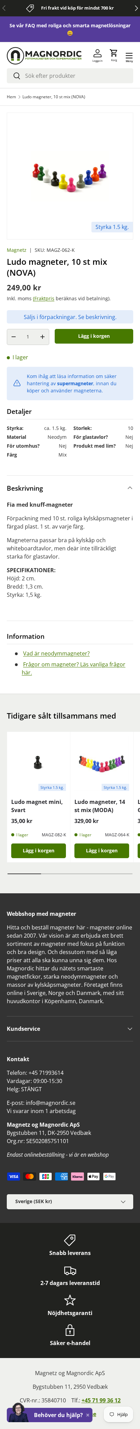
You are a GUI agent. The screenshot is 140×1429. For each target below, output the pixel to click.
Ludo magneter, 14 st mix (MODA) (99, 806)
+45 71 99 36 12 (101, 1400)
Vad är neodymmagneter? (56, 653)
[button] (114, 55)
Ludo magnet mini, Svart (37, 806)
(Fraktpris (43, 298)
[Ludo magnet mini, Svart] (38, 763)
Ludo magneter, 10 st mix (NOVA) (53, 97)
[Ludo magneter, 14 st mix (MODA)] (101, 763)
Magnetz (17, 250)
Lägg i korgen (94, 336)
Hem (11, 97)
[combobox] (70, 75)
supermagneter (75, 383)
